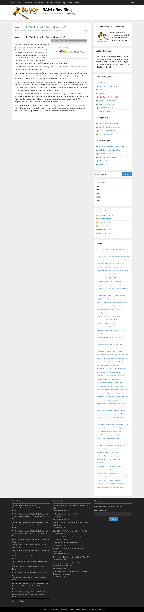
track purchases (114, 477)
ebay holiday (125, 330)
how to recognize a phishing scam (111, 400)
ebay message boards (115, 334)
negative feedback (118, 417)
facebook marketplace (111, 375)
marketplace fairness (119, 410)
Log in (132, 3)
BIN (127, 267)
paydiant (99, 428)
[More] (14, 510)
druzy (112, 299)
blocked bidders (112, 270)
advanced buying (111, 249)
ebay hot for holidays (102, 334)
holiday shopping (109, 393)
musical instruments (102, 417)
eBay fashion (100, 330)
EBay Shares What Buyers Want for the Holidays (69, 537)
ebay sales (122, 344)
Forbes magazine (120, 386)
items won (108, 407)
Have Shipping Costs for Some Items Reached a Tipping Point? (69, 549)
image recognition (101, 403)
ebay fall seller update (118, 327)
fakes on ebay (122, 375)
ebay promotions (114, 344)
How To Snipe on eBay (107, 131)
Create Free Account (106, 108)
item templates (101, 407)
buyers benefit (101, 278)
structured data (125, 463)
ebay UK (120, 362)
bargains (116, 267)
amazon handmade (113, 253)
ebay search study (117, 351)
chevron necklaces (102, 292)
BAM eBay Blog (57, 10)
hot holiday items (110, 396)
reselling (119, 438)
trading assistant (124, 477)
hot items (118, 396)
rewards (114, 442)
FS (104, 609)
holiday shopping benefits (121, 393)
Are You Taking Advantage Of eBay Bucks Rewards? (29, 514)
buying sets (112, 285)
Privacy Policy (104, 164)
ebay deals (113, 320)
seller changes (115, 445)
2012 (98, 200)
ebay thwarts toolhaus (121, 358)
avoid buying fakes (121, 260)
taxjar (119, 470)
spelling (108, 463)
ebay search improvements (104, 351)
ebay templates (110, 358)
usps (126, 483)
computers (110, 295)
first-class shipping (109, 386)
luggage (99, 410)
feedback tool (106, 379)
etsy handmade (111, 372)
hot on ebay (125, 396)
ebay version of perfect (103, 365)
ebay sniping (101, 358)
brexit (119, 270)
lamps (118, 407)
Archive (69, 3)
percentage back (101, 431)
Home (13, 3)
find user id (100, 386)
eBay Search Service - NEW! (108, 97)
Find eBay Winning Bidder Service (110, 157)
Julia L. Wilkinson (35, 31)
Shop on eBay (104, 161)
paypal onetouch (107, 428)
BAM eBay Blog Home (106, 104)
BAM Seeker (28, 3)
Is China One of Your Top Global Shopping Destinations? (67, 515)
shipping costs (115, 452)
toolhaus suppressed (115, 473)
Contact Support (104, 111)
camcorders (119, 285)
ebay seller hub (113, 354)
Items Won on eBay (105, 134)
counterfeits (123, 295)
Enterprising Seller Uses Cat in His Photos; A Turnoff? (71, 557)
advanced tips (123, 249)
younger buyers (101, 490)
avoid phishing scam (102, 263)
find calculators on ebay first (104, 382)
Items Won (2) (103, 226)
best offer (122, 267)
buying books (121, 278)
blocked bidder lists (102, 270)
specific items (101, 463)
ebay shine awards (123, 354)
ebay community (101, 316)
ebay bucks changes (118, 306)
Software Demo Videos (107, 100)
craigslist (99, 299)
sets (111, 449)
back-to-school (120, 263)
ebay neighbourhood (102, 337)
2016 (98, 190)
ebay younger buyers (102, 368)
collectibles (124, 292)
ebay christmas (117, 313)
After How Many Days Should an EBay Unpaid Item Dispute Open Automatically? (70, 572)
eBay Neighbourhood (30, 47)
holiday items (100, 393)
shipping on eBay (101, 456)
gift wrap (107, 389)
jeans (114, 407)
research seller (111, 438)
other (126, 424)
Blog (63, 3)
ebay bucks (108, 306)
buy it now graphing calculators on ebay (114, 274)
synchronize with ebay (111, 470)
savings (108, 445)
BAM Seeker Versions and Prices (110, 150)
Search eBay (49, 3)
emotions (99, 372)
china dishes (111, 292)
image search (111, 403)
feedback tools (115, 379)
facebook (118, 372)
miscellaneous (122, 414)
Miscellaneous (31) (104, 229)
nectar (110, 417)
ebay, (115, 368)
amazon (104, 253)
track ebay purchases (102, 477)
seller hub (122, 445)
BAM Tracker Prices (106, 153)
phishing (109, 431)
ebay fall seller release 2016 (104, 327)
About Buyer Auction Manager (109, 86)
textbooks (99, 473)
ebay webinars (114, 365)
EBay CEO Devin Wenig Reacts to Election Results (70, 531)
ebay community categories (114, 316)
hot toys (99, 400)
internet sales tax (120, 403)
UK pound (110, 480)
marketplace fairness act (103, 414)
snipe (110, 459)
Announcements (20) (105, 219)
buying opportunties (102, 285)
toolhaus (106, 473)
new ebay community (102, 421)
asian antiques (125, 256)
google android (114, 389)
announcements (102, 256)
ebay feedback (109, 330)
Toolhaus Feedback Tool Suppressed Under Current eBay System (70, 523)
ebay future (117, 330)
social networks (117, 459)
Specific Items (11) (104, 233)
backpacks (112, 263)
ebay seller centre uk (102, 354)
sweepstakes (100, 470)
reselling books (101, 442)
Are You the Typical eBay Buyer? (23, 505)
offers (120, 421)
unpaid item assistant (102, 483)
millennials (113, 414)
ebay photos (116, 341)
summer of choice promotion (114, 466)
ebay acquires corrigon (121, 302)
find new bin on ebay (118, 382)
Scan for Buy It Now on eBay (108, 123)
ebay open (111, 337)
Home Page (103, 83)
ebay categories (101, 313)
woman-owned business (108, 487)
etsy (104, 372)
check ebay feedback (122, 288)
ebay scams (100, 347)
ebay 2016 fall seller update (105, 302)
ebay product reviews (102, 344)
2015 (98, 193)
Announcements (48, 31)
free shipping (100, 389)
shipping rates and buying (113, 456)
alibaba (99, 253)
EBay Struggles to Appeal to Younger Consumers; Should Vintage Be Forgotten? (69, 564)
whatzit (99, 487)
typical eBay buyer (102, 480)
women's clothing (120, 487)
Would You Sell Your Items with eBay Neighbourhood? (40, 27)
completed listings (101, 295)
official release (100, 424)
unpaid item (117, 480)
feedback (99, 379)
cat (107, 288)
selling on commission (102, 449)
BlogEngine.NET (81, 609)
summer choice (101, 466)
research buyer (101, 438)
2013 (98, 197)
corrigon (117, 295)
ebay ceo (109, 313)
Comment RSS (17, 601)
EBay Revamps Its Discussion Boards (65, 543)
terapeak (125, 470)
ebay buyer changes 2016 (104, 309)
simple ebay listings (102, 459)
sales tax (119, 442)
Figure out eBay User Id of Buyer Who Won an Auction (30, 562)
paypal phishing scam (118, 428)
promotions (100, 435)
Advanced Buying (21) (105, 215)
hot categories (100, 396)
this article (40, 78)
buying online (117, 281)
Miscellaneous (58, 31)
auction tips (111, 260)
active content (100, 249)
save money (100, 445)
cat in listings (112, 288)
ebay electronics (115, 323)
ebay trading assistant (111, 361)
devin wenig (106, 299)
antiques (111, 256)
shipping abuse (117, 449)
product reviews (117, 431)
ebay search (108, 347)
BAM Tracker (38, 3)
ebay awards (100, 306)
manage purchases (108, 410)
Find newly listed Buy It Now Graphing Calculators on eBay (70, 506)
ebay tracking (100, 361)
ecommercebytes (122, 368)
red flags (118, 435)
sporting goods (115, 463)
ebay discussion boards (103, 323)
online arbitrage (110, 424)
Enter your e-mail (100, 510)
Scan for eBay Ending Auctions (109, 127)
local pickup (124, 407)
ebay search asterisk (118, 347)
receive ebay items (110, 435)
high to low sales (124, 389)
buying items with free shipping (105, 281)
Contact (76, 3)
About (19, 3)
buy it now (99, 274)
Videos (57, 3)
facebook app (100, 375)
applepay (117, 256)
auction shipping (101, 260)
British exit (125, 270)
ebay (111, 368)
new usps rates (113, 421)
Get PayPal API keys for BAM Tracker (111, 146)
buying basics (111, 277)
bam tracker (108, 267)
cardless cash (100, 288)
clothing (118, 292)
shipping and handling (103, 452)
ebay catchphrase (116, 309)
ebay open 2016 (120, 337)
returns (108, 442)
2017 (98, 186)
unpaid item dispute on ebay (116, 483)
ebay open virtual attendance (104, 341)
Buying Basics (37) (104, 222)
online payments (119, 424)
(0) (87, 31)
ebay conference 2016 (103, 320)
